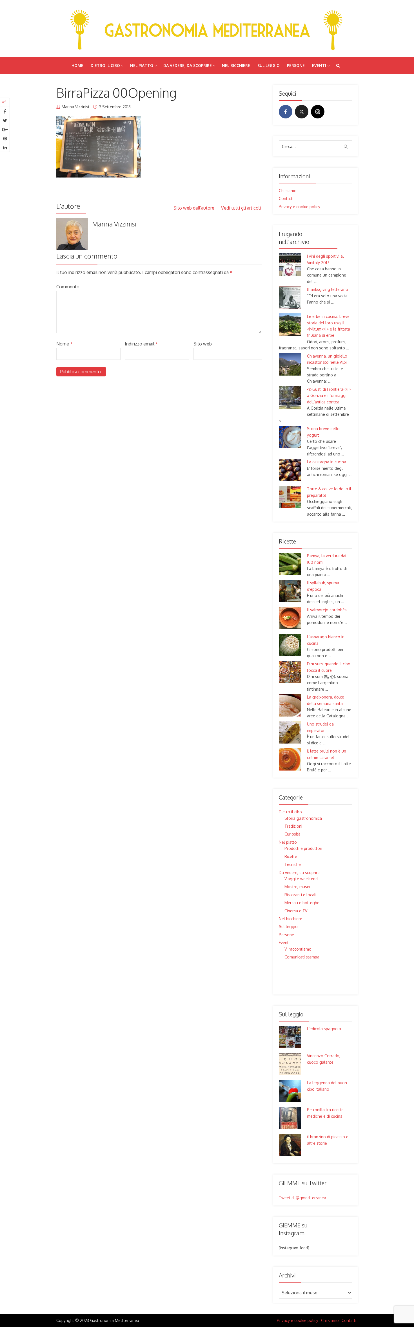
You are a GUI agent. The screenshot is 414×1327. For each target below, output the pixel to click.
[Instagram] (317, 111)
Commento (67, 286)
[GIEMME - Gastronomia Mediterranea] (207, 28)
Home (77, 65)
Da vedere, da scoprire (187, 65)
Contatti (286, 198)
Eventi (319, 65)
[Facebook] (285, 111)
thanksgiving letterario (327, 289)
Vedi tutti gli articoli (241, 208)
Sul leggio (268, 65)
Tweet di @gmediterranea (302, 1197)
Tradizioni (293, 826)
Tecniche (292, 864)
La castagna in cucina (326, 461)
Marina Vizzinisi (75, 106)
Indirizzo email (141, 344)
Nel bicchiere (236, 65)
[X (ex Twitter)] (301, 111)
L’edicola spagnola (324, 1028)
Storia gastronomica (303, 818)
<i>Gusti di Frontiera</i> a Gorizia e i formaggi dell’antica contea (329, 395)
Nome (64, 344)
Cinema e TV (295, 910)
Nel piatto (141, 65)
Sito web (202, 344)
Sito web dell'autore (194, 208)
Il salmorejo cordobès (327, 609)
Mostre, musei (297, 886)
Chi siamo (288, 190)
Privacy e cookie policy (299, 206)
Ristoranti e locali (300, 894)
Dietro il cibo (105, 65)
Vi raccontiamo (297, 949)
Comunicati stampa (301, 957)
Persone (296, 65)
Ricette (290, 856)
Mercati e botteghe (301, 902)
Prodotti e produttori (303, 848)
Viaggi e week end (301, 878)
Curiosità (292, 834)
